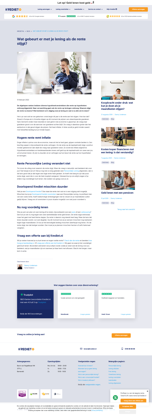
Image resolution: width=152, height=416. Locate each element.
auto (73, 212)
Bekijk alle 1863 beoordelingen (31, 314)
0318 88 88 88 (130, 349)
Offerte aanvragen (138, 9)
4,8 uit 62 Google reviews (36, 16)
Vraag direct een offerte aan (133, 401)
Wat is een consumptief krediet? (88, 377)
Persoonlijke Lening (71, 171)
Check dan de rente (71, 241)
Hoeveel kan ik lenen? (85, 366)
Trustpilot (42, 303)
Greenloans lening (115, 374)
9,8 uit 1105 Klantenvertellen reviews (131, 16)
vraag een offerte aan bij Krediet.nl (50, 243)
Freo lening (112, 371)
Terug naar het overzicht (126, 209)
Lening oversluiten (115, 377)
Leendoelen (112, 380)
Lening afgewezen (115, 383)
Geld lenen (105, 119)
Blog (112, 119)
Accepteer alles (127, 406)
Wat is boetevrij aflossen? (86, 380)
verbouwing (85, 212)
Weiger (127, 411)
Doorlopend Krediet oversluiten (44, 194)
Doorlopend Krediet (33, 191)
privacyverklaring (97, 410)
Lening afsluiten (114, 369)
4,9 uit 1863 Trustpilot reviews (85, 16)
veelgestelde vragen (92, 385)
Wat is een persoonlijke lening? (88, 374)
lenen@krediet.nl (90, 349)
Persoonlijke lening (115, 366)
